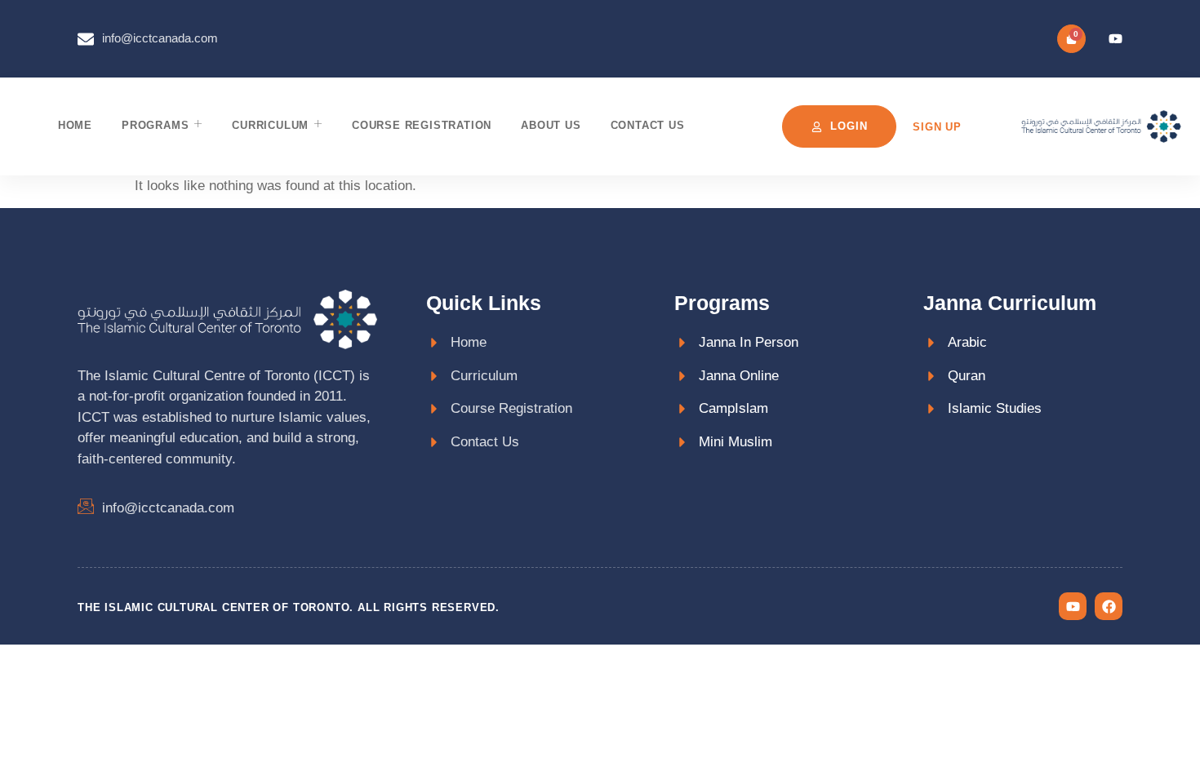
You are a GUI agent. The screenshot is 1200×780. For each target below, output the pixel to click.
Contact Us (648, 125)
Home (75, 125)
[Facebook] (1108, 606)
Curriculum (270, 125)
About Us (550, 125)
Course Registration (421, 125)
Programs (155, 125)
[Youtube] (1115, 39)
